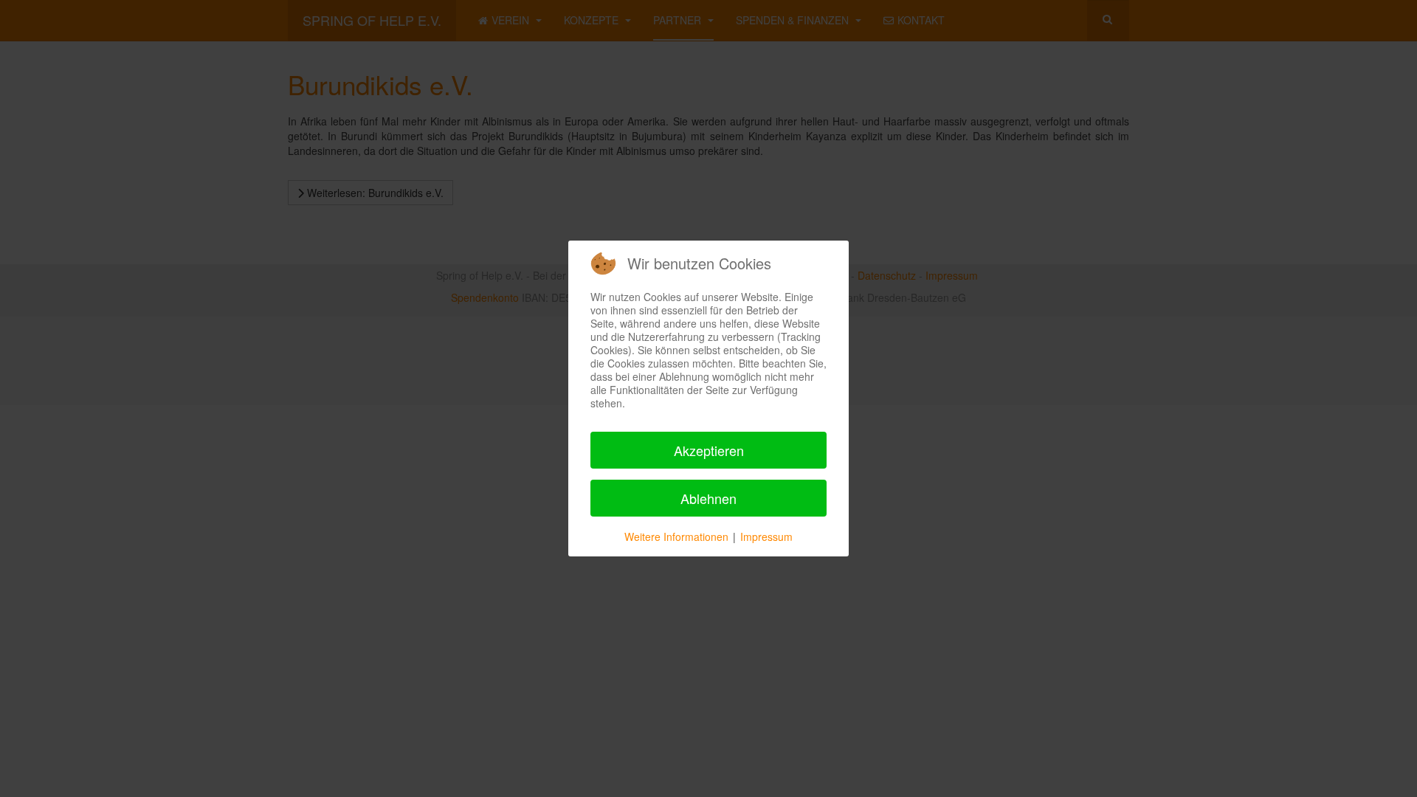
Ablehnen (708, 498)
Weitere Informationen (676, 536)
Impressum (766, 536)
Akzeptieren (709, 450)
